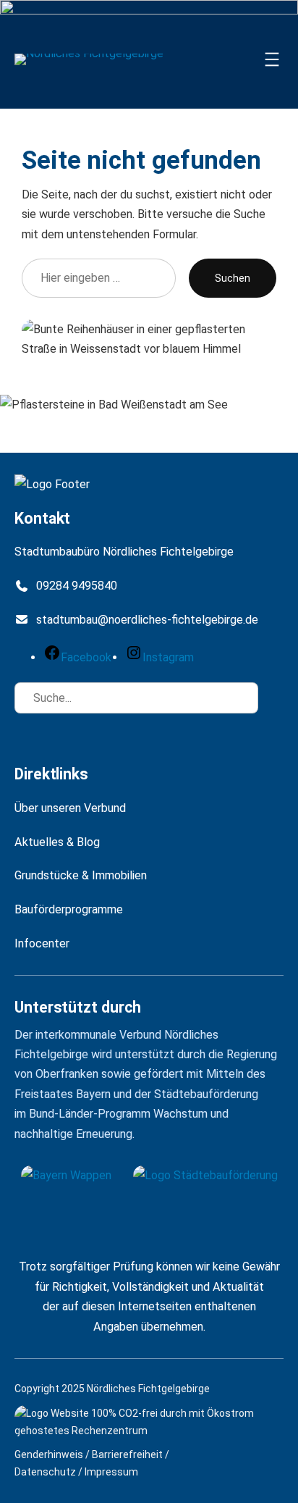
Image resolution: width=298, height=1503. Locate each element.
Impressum (111, 1472)
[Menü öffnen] (272, 59)
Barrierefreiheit (127, 1454)
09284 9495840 (76, 586)
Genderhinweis (48, 1454)
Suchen (232, 278)
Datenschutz (45, 1472)
